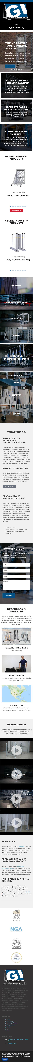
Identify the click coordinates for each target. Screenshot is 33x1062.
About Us (7, 1028)
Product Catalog (9, 1022)
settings (27, 1056)
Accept (5, 1059)
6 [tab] (19, 206)
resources (21, 846)
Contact (7, 1030)
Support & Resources (11, 1024)
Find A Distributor (16, 357)
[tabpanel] (18, 184)
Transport (16, 285)
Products (7, 1020)
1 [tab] (10, 206)
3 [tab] (14, 206)
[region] (16, 52)
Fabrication (16, 319)
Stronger (16, 375)
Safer (16, 382)
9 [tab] (24, 206)
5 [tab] (17, 206)
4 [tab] (15, 206)
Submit (9, 595)
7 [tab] (21, 206)
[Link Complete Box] (16, 640)
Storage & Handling (17, 302)
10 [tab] (26, 206)
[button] (16, 24)
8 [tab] (22, 206)
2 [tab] (12, 206)
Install (16, 335)
